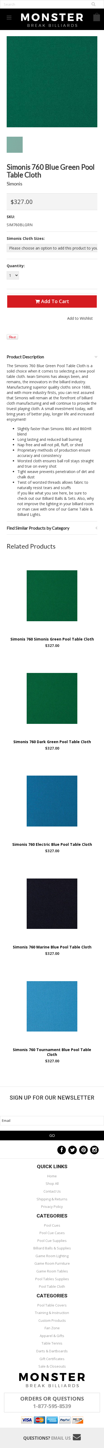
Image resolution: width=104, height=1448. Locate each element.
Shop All (52, 1183)
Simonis (14, 184)
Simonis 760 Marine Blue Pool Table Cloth (52, 947)
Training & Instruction (52, 1312)
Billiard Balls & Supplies (52, 1248)
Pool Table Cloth (52, 1286)
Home (52, 1176)
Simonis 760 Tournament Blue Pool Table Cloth (52, 1052)
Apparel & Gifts (52, 1335)
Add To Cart (54, 301)
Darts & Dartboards (52, 1351)
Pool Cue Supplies (52, 1240)
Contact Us (52, 1191)
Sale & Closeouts (52, 1366)
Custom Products (52, 1320)
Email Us (61, 1438)
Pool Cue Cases (52, 1232)
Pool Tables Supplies (52, 1278)
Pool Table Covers (52, 1305)
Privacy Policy (52, 1206)
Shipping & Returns (52, 1199)
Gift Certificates (52, 1358)
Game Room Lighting (52, 1255)
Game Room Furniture (52, 1263)
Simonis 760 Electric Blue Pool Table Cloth (52, 844)
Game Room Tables (52, 1271)
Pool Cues (52, 1225)
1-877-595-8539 (52, 1406)
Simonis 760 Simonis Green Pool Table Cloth (52, 639)
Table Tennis (52, 1343)
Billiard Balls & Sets (58, 498)
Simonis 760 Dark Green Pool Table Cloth (52, 741)
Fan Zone (52, 1328)
